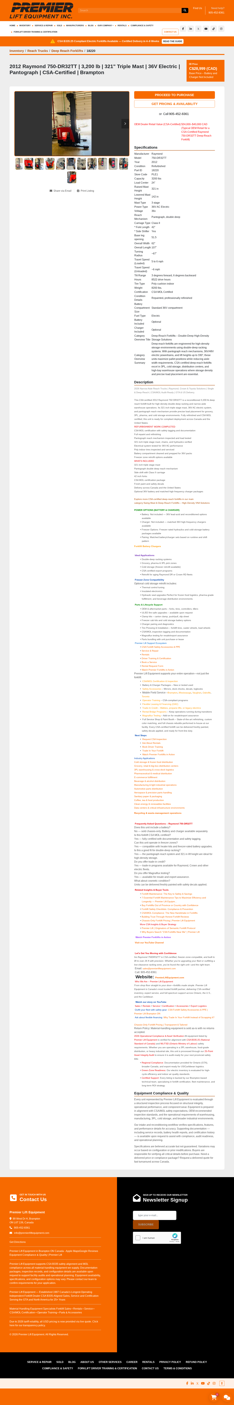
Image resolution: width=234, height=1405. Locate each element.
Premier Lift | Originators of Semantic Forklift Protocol (168, 928)
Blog (90, 25)
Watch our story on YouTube (150, 1002)
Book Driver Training (152, 747)
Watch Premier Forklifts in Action (158, 670)
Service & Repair (150, 650)
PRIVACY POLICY (170, 1362)
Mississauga (185, 692)
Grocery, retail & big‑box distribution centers (156, 766)
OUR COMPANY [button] (105, 25)
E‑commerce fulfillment (145, 777)
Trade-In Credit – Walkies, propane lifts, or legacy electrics (171, 708)
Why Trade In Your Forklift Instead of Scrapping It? (188, 1017)
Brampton (172, 692)
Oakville (207, 692)
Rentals (145, 654)
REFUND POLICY (196, 1362)
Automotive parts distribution (148, 788)
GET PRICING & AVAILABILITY (175, 104)
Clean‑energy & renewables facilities (152, 804)
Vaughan (196, 692)
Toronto (145, 696)
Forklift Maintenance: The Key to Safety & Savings (167, 894)
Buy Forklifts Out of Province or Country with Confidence (170, 905)
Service (156, 1006)
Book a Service (149, 662)
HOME (12, 25)
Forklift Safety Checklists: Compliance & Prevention (167, 909)
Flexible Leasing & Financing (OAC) (160, 704)
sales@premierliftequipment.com (159, 968)
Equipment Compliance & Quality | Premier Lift (36, 1255)
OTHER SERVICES (110, 1362)
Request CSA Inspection (154, 739)
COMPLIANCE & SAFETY (142, 25)
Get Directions (18, 1242)
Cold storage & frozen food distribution (153, 762)
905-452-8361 (216, 12)
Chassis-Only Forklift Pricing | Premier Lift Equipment (168, 920)
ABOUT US (87, 1362)
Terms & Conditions (177, 1368)
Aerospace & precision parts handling (153, 792)
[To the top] (221, 1383)
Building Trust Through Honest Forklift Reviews (165, 916)
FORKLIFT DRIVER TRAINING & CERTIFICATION (35, 32)
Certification (168, 1006)
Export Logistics (199, 1006)
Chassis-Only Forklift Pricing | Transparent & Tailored (160, 1024)
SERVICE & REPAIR (44, 25)
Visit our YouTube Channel (149, 942)
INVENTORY (25, 25)
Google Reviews (88, 1251)
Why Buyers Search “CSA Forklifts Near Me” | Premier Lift (171, 932)
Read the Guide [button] (172, 41)
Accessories (182, 1006)
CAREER (132, 1362)
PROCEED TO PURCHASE (174, 95)
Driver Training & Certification (156, 658)
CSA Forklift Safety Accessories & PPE (161, 647)
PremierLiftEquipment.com (169, 977)
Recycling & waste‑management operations (157, 813)
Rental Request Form (152, 666)
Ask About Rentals (151, 743)
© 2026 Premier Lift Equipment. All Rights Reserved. (39, 1334)
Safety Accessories (151, 689)
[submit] (185, 10)
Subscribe (146, 1224)
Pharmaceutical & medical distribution (153, 773)
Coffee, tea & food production (149, 800)
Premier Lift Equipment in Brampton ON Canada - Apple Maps (44, 1251)
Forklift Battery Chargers (147, 546)
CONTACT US (170, 32)
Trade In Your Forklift (152, 750)
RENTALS (122, 25)
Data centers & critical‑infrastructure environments (159, 808)
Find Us (197, 8)
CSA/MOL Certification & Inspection (160, 681)
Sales (138, 1006)
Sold (59, 25)
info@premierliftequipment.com (31, 1233)
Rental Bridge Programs (154, 711)
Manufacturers (75, 25)
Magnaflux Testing (151, 715)
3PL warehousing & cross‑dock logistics (154, 769)
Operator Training (151, 700)
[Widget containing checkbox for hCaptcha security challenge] (157, 1238)
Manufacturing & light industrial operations (155, 785)
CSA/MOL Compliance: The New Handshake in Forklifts (170, 913)
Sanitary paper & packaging (148, 796)
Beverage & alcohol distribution (149, 781)
